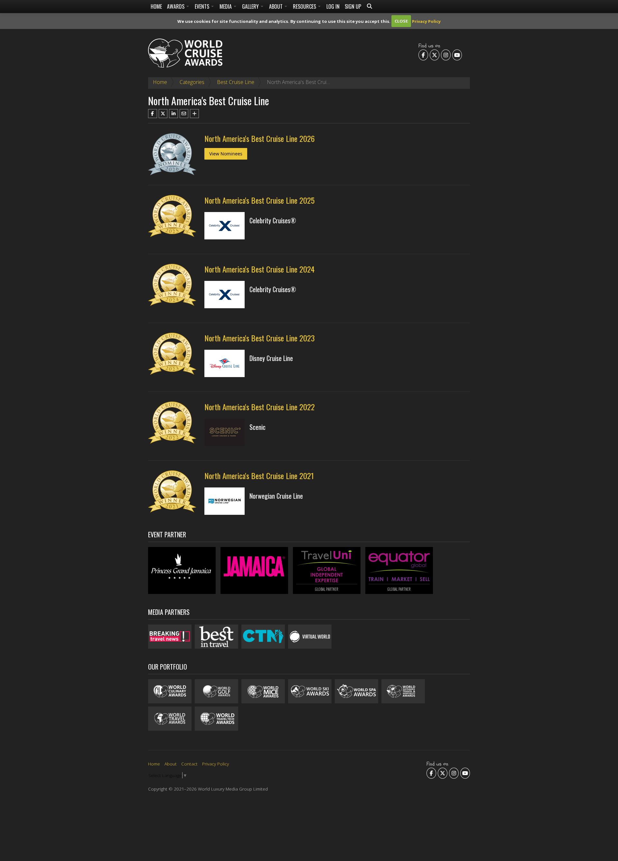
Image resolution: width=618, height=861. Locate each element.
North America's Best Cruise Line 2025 (259, 200)
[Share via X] (163, 113)
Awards (176, 6)
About (276, 6)
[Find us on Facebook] (423, 54)
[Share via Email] (184, 113)
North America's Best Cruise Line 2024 (259, 269)
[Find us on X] (434, 54)
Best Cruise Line (235, 82)
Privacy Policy (426, 21)
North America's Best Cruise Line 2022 (259, 406)
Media (226, 6)
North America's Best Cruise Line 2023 (259, 338)
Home (156, 6)
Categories (192, 82)
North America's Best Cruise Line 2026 (259, 138)
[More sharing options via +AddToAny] (194, 113)
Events (203, 6)
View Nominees (225, 154)
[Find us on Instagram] (446, 54)
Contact (189, 764)
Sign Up (353, 6)
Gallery (251, 6)
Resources (305, 6)
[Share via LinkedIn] (173, 113)
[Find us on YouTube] (457, 54)
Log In (333, 6)
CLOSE (401, 21)
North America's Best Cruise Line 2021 (259, 475)
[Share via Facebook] (152, 113)
